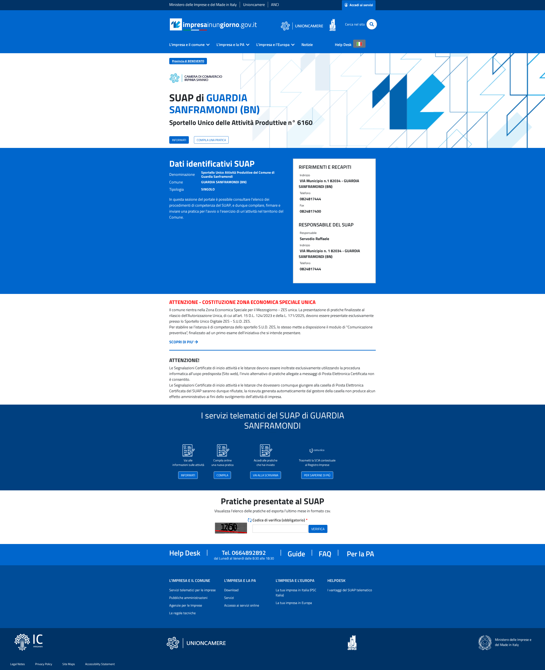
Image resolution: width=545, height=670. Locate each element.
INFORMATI (179, 140)
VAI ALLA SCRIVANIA (265, 475)
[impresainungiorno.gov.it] (258, 24)
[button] (187, 44)
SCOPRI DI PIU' (181, 342)
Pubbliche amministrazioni (188, 597)
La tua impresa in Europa (294, 602)
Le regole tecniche (182, 613)
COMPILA (222, 475)
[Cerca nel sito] (371, 24)
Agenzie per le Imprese (185, 605)
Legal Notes (17, 664)
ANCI (275, 4)
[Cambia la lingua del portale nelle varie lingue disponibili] (359, 44)
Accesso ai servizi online (241, 605)
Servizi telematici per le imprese (192, 590)
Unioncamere (254, 4)
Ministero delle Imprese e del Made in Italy (203, 4)
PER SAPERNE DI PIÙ (317, 475)
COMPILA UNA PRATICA (211, 140)
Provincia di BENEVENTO (188, 61)
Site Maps (68, 664)
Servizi (229, 597)
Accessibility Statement (100, 664)
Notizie (307, 44)
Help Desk (343, 44)
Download (231, 590)
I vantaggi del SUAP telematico (349, 590)
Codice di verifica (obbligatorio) (280, 520)
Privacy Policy (43, 664)
